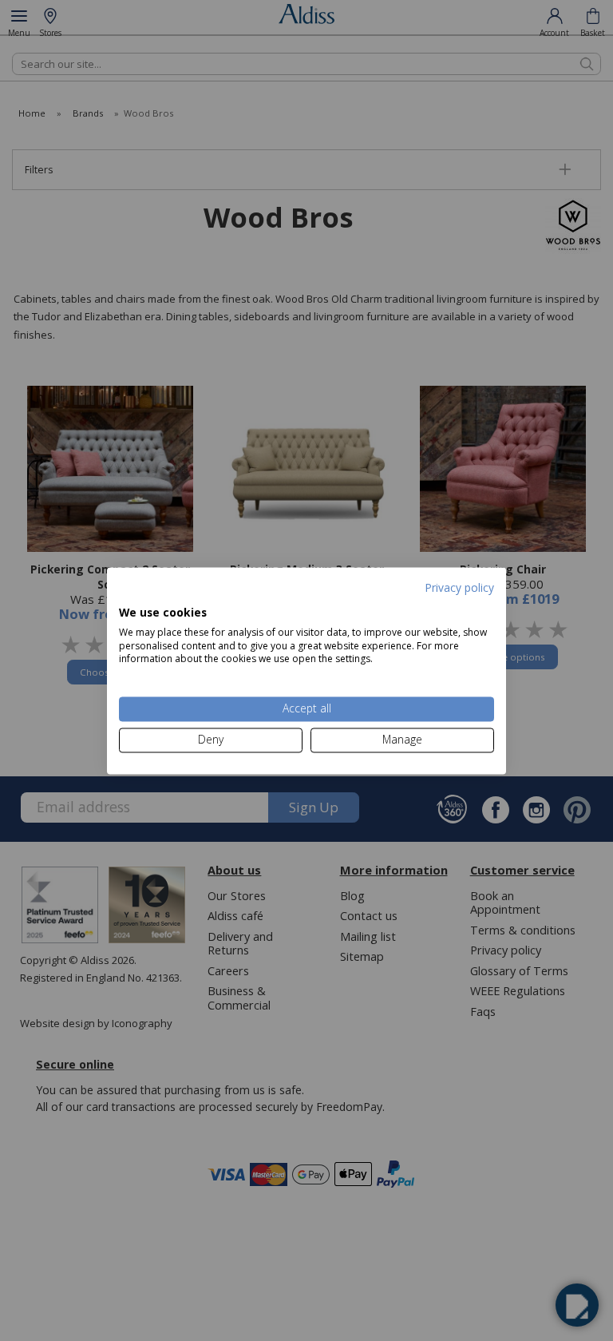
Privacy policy (459, 587)
